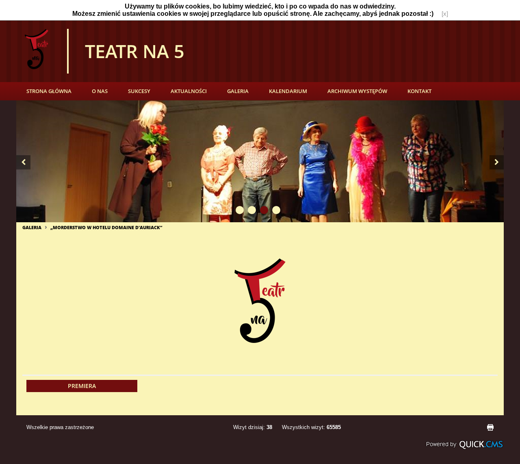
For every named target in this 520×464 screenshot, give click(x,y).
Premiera (82, 386)
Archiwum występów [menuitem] (357, 91)
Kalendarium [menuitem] (288, 91)
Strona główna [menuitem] (49, 91)
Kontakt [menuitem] (419, 91)
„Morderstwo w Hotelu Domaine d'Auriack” (106, 227)
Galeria (31, 227)
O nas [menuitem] (100, 91)
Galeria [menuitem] (238, 91)
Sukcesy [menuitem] (139, 91)
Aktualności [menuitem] (189, 91)
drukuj (490, 427)
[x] (445, 14)
